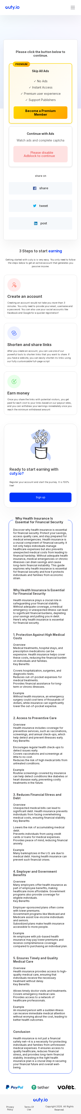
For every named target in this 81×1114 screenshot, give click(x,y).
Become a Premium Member (40, 112)
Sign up (40, 497)
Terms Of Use (29, 1108)
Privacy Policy (10, 1108)
